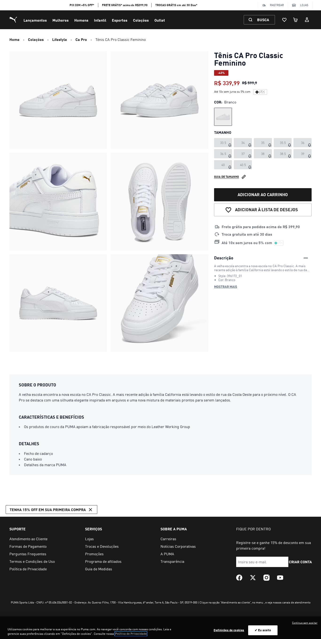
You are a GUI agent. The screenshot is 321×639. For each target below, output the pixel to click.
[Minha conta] (307, 19)
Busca (263, 19)
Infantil (100, 20)
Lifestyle (59, 39)
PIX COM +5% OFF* (82, 5)
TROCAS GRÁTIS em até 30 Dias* (176, 5)
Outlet (159, 20)
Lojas (304, 5)
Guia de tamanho (226, 176)
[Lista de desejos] (284, 19)
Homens (81, 20)
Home (14, 39)
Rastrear (277, 5)
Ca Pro (81, 39)
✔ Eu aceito (263, 630)
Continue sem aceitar (304, 622)
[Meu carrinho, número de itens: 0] (295, 19)
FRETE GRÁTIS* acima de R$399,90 (125, 5)
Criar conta (300, 562)
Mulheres (60, 20)
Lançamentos (35, 20)
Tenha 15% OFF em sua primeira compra (48, 509)
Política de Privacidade (131, 634)
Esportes (119, 20)
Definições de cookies (229, 630)
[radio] (223, 117)
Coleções (141, 20)
